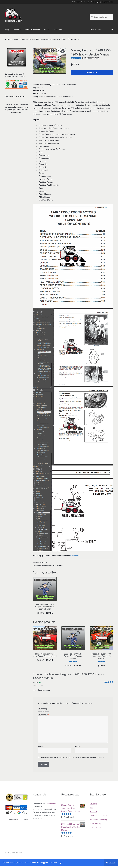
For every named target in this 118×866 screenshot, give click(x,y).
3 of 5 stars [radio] (43, 711)
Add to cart (92, 72)
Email (78, 746)
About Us (17, 29)
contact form (13, 107)
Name (41, 746)
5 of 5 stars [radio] (48, 711)
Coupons (93, 803)
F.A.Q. (46, 29)
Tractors (32, 39)
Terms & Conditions (32, 29)
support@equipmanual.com (104, 2)
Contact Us (57, 29)
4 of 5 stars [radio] (46, 711)
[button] (62, 51)
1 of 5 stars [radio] (39, 711)
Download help (96, 827)
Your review (43, 714)
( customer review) (90, 57)
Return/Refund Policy (98, 819)
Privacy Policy (95, 823)
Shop (7, 29)
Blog (91, 807)
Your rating (42, 708)
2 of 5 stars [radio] (41, 711)
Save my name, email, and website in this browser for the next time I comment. (72, 757)
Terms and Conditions (99, 815)
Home (9, 39)
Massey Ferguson (20, 39)
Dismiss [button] (112, 862)
